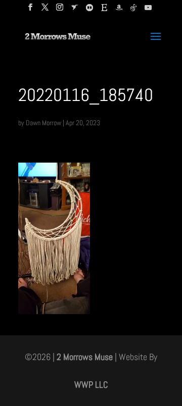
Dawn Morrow (43, 122)
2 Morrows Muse (85, 357)
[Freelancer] (75, 10)
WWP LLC (91, 384)
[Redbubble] (89, 10)
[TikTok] (133, 10)
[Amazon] (119, 10)
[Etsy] (104, 10)
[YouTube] (148, 10)
